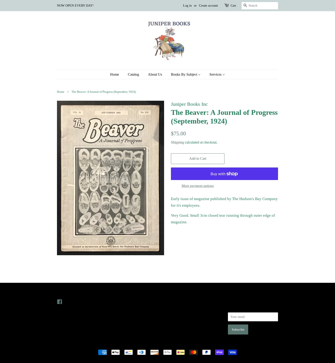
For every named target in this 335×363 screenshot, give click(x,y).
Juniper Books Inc (166, 344)
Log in (187, 5)
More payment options (198, 186)
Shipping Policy (181, 327)
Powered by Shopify (193, 344)
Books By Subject (184, 74)
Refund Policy (180, 314)
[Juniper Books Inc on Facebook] (59, 302)
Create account (208, 5)
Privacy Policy (180, 308)
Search (175, 302)
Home (114, 74)
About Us (155, 74)
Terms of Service (182, 321)
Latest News (123, 292)
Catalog (133, 74)
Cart (233, 5)
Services (215, 74)
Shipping (177, 142)
